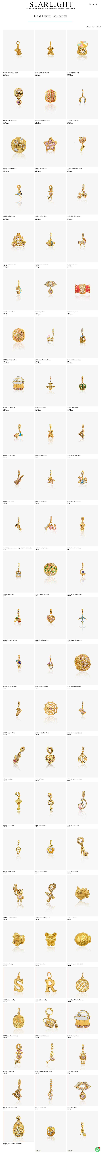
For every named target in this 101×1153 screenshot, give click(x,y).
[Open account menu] (93, 4)
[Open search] (90, 4)
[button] (93, 26)
